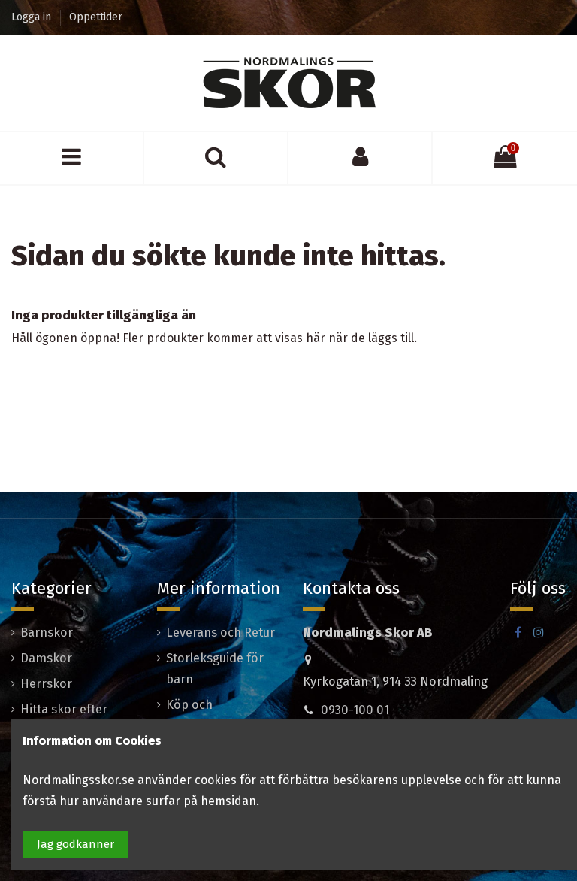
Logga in (32, 17)
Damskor (46, 658)
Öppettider (95, 17)
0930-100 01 (355, 710)
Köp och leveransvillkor (207, 715)
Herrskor (46, 684)
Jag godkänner (75, 844)
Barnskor (46, 632)
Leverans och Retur (220, 632)
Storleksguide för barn (215, 668)
